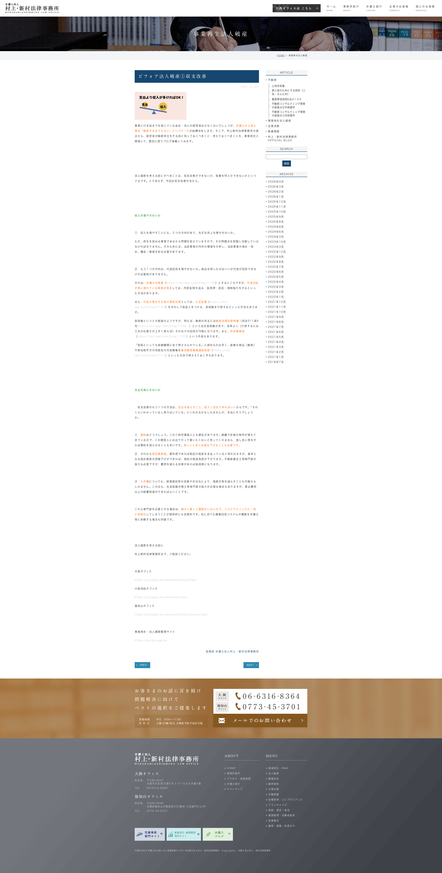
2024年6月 (276, 231)
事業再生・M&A (278, 768)
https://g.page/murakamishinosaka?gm (166, 580)
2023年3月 (276, 246)
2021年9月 (276, 317)
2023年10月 (277, 241)
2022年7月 (276, 266)
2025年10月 (277, 211)
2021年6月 (276, 332)
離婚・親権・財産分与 (281, 826)
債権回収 (273, 778)
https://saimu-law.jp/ (151, 640)
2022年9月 (276, 256)
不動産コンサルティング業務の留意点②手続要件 (288, 105)
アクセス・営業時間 (239, 778)
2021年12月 (277, 302)
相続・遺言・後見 (279, 810)
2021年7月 (276, 327)
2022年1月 (276, 297)
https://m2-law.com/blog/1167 (162, 336)
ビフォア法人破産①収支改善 (172, 76)
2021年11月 (277, 307)
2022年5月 (276, 277)
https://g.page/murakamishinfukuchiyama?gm (171, 614)
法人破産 (273, 773)
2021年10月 (277, 312)
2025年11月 (277, 206)
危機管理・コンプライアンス (285, 799)
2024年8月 (276, 226)
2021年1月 (276, 357)
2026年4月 (276, 181)
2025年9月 (276, 216)
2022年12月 (277, 251)
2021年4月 (276, 342)
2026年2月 (276, 191)
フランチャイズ (277, 805)
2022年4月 (276, 282)
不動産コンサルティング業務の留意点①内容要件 (288, 114)
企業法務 (273, 789)
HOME (281, 55)
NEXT (250, 665)
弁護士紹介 (233, 784)
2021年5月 (276, 337)
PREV (143, 665)
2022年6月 (276, 272)
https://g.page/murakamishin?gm (161, 597)
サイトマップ (235, 789)
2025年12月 (277, 201)
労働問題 (273, 794)
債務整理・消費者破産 (281, 815)
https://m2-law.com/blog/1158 (191, 283)
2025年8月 (276, 221)
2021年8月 (276, 322)
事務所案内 (233, 773)
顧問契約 (273, 784)
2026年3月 (276, 186)
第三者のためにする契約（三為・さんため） (288, 92)
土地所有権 (278, 86)
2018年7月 (276, 362)
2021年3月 (276, 347)
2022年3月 (276, 287)
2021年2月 (276, 352)
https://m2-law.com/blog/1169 (163, 326)
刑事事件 (273, 820)
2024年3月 (276, 236)
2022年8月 (276, 261)
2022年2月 (276, 292)
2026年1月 (276, 196)
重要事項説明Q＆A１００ (287, 99)
